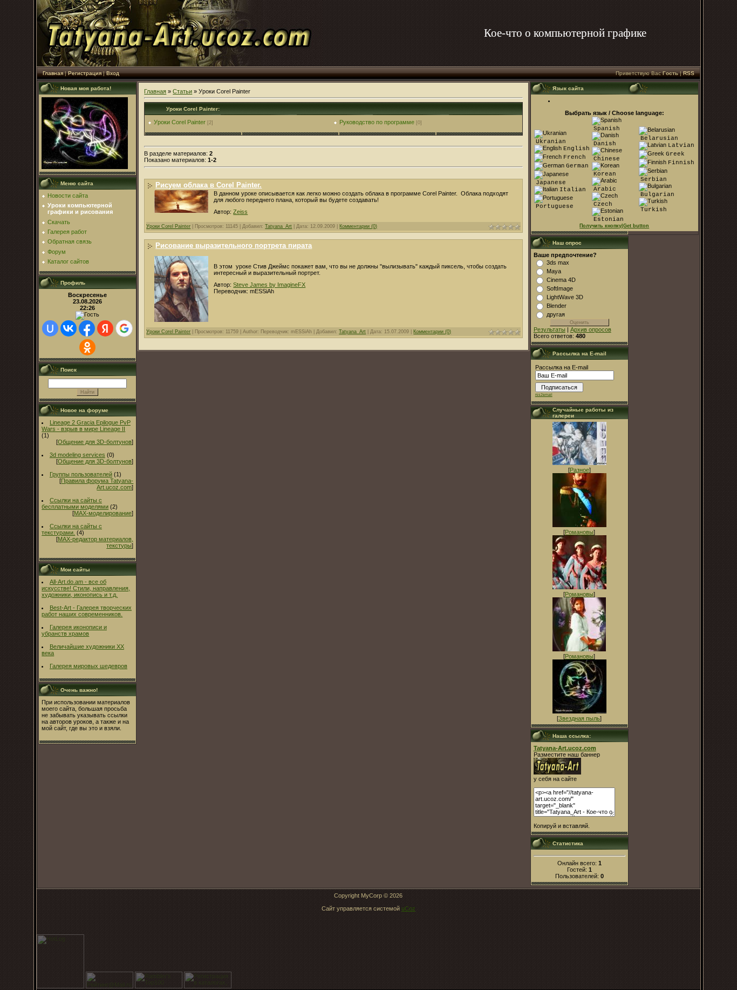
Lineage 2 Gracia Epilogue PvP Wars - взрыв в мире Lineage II (86, 425)
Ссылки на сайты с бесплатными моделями (75, 503)
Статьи (182, 91)
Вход (112, 73)
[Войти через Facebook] (87, 328)
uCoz (408, 908)
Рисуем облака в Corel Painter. (208, 185)
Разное (579, 470)
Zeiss (240, 211)
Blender (557, 305)
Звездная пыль (579, 718)
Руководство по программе (376, 122)
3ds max (558, 262)
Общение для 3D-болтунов (95, 442)
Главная (53, 73)
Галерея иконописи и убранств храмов (74, 630)
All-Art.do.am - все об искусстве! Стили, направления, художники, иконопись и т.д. (86, 588)
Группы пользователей (81, 474)
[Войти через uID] (50, 328)
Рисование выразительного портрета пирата (233, 245)
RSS (688, 73)
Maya (554, 271)
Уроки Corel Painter (180, 122)
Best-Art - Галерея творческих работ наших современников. (87, 610)
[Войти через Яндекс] (105, 328)
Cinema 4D (561, 280)
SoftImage (560, 288)
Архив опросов (590, 329)
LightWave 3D (565, 297)
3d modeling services (77, 455)
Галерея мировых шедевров (88, 666)
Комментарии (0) (358, 226)
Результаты (549, 329)
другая (556, 314)
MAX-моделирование (103, 513)
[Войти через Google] (124, 328)
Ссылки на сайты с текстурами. (72, 529)
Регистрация (84, 73)
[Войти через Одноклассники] (87, 347)
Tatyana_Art (278, 226)
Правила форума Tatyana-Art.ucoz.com (97, 483)
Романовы (579, 532)
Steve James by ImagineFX (269, 284)
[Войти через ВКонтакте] (68, 328)
